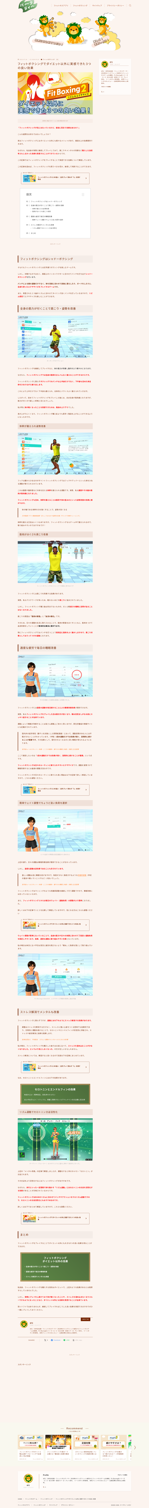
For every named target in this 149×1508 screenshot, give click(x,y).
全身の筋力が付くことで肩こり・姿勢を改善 (47, 205)
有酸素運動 (82, 875)
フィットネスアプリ (61, 5)
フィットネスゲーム (31, 1499)
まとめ (33, 233)
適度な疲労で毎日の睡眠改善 (41, 216)
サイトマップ (97, 5)
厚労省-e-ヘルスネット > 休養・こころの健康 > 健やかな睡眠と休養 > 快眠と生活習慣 (50, 749)
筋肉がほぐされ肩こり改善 (41, 211)
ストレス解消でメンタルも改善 (42, 225)
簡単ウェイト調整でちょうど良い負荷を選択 (47, 220)
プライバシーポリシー (115, 5)
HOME (20, 1499)
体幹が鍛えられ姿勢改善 (40, 209)
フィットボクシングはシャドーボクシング (46, 201)
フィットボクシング (80, 5)
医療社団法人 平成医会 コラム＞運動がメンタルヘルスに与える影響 (45, 1039)
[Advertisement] (74, 1394)
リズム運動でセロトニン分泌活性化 (44, 228)
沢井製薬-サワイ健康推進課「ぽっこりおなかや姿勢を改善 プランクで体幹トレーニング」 (51, 516)
